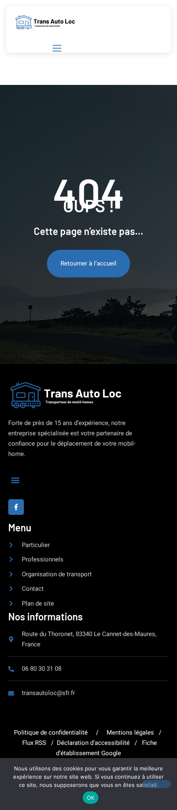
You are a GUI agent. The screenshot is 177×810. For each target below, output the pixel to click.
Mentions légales (130, 732)
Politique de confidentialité (51, 732)
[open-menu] (55, 48)
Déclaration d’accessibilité (94, 742)
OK (91, 797)
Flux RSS (34, 742)
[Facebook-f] (16, 507)
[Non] (156, 784)
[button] (15, 480)
